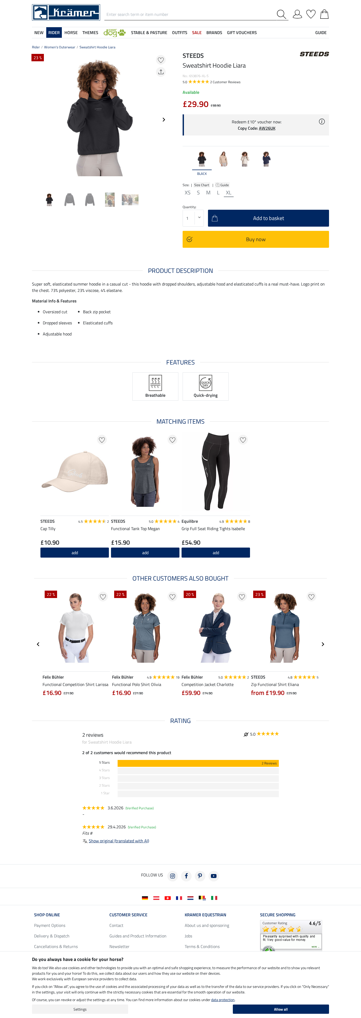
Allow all (281, 1009)
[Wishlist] (311, 13)
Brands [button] (214, 32)
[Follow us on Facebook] (186, 876)
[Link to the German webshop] (146, 897)
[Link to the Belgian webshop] (203, 897)
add (145, 552)
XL (229, 193)
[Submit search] (283, 14)
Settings (80, 1009)
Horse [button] (71, 32)
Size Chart (201, 185)
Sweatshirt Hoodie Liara (97, 47)
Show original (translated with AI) (119, 841)
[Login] (297, 13)
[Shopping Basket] (324, 13)
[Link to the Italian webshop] (215, 897)
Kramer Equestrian (205, 915)
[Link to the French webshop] (180, 897)
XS (188, 193)
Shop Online (47, 915)
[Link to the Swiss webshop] (169, 897)
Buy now (256, 239)
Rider (36, 47)
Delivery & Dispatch (52, 936)
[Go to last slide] (38, 644)
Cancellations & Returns (56, 946)
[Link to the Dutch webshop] (191, 897)
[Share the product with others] (161, 72)
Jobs (188, 936)
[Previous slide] (36, 119)
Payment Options (49, 925)
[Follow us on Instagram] (172, 876)
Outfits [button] (179, 32)
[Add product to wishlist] (161, 60)
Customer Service (128, 915)
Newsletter (119, 946)
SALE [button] (197, 32)
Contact (116, 925)
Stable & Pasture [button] (149, 32)
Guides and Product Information (137, 936)
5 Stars (104, 762)
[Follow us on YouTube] (214, 876)
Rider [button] (54, 32)
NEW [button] (39, 32)
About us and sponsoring (207, 925)
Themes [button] (90, 32)
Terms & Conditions (202, 946)
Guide (225, 185)
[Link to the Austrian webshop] (157, 897)
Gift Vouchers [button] (242, 32)
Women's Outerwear (59, 47)
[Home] (66, 12)
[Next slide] (163, 119)
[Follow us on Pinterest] (200, 876)
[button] (114, 32)
